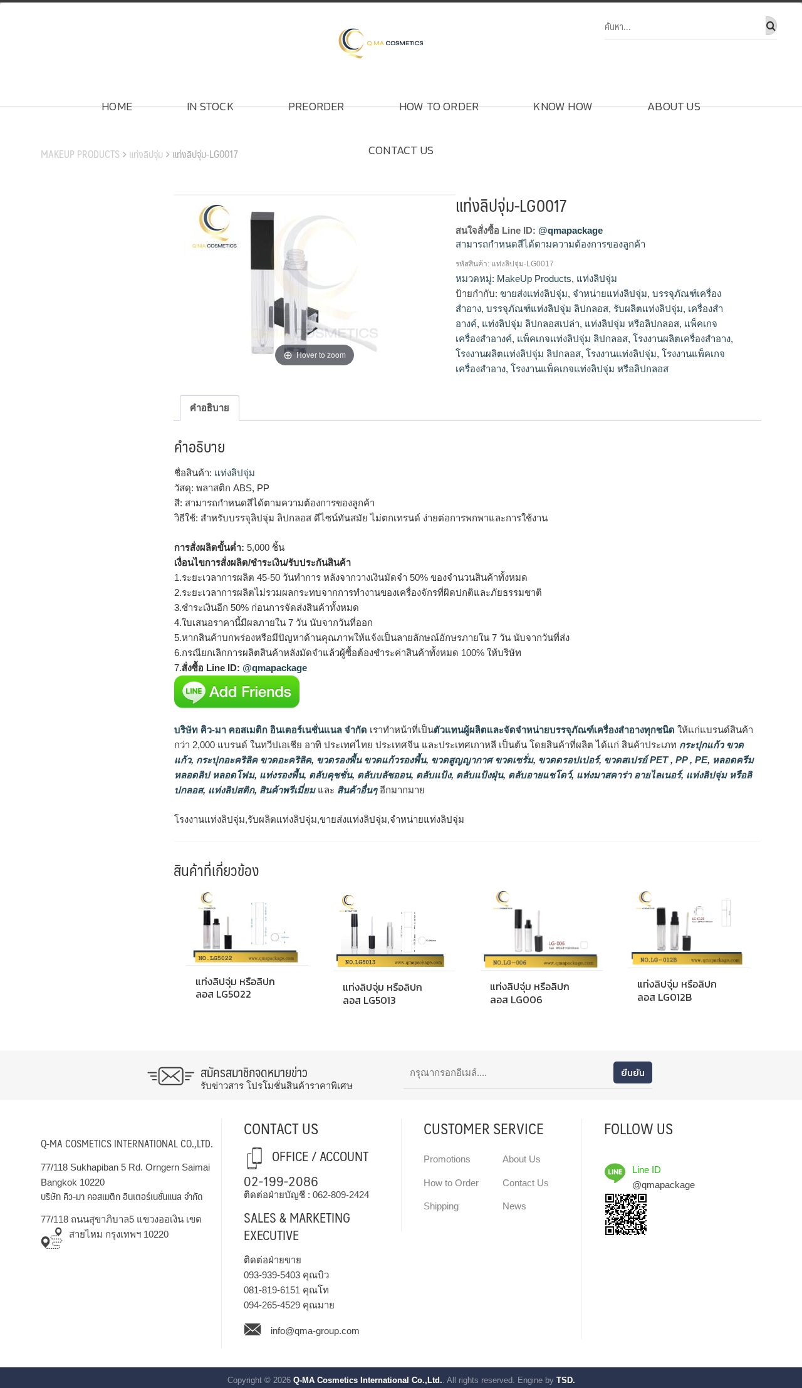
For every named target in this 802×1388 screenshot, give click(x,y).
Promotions (447, 1159)
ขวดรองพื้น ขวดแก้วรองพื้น (370, 759)
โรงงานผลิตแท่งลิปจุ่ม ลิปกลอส (518, 353)
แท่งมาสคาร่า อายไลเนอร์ (627, 775)
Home (117, 106)
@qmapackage (570, 230)
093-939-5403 (272, 1275)
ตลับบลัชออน (383, 775)
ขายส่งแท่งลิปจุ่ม (534, 293)
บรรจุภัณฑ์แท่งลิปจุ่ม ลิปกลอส (547, 308)
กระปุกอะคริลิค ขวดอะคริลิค (252, 759)
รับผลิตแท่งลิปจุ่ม (648, 308)
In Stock (210, 106)
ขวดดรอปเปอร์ (567, 759)
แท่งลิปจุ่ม (146, 153)
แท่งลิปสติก (230, 790)
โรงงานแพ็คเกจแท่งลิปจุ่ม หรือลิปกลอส (590, 368)
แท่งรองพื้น (280, 775)
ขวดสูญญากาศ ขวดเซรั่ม (481, 759)
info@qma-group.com (315, 1330)
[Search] (771, 25)
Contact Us (401, 150)
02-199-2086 (281, 1180)
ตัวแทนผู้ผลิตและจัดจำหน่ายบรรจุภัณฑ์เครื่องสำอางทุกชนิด (554, 729)
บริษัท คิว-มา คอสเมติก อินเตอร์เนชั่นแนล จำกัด (270, 729)
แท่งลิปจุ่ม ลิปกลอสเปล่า (531, 323)
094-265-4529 (272, 1305)
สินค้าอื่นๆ (357, 790)
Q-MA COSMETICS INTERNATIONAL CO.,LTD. (127, 1143)
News (514, 1206)
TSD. (565, 1380)
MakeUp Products (80, 153)
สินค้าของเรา (76, 135)
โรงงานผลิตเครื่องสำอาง (682, 338)
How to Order (439, 106)
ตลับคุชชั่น (329, 775)
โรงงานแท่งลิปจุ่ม (621, 353)
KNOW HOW (563, 106)
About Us (673, 106)
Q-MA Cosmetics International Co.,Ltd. (367, 1380)
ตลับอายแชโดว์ (538, 775)
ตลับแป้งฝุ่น (478, 775)
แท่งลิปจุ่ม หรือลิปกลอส (632, 323)
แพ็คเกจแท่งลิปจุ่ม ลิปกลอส (572, 338)
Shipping (441, 1206)
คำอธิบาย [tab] (209, 407)
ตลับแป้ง (432, 775)
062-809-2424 (341, 1194)
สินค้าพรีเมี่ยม (287, 790)
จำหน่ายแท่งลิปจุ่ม (610, 293)
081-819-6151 (272, 1290)
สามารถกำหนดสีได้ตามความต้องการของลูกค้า (550, 244)
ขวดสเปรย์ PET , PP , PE (654, 759)
